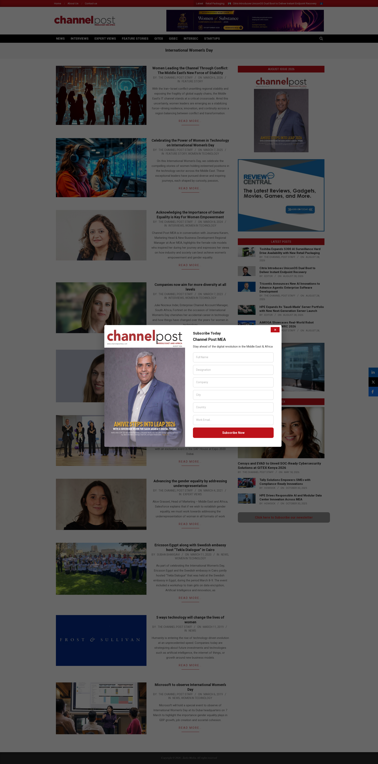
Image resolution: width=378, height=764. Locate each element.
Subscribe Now (233, 433)
